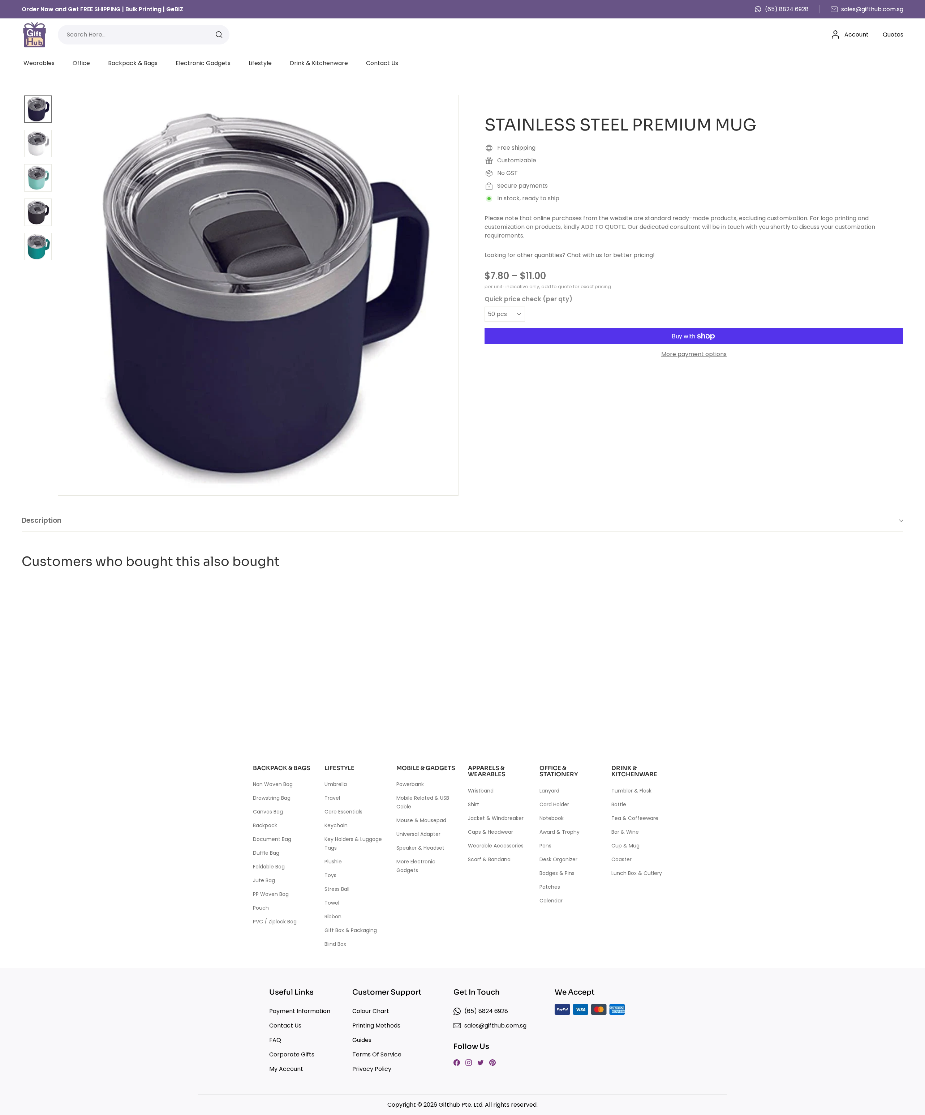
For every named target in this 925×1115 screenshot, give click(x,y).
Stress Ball (336, 889)
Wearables (39, 63)
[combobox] (143, 34)
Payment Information (299, 1011)
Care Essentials (343, 811)
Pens (545, 845)
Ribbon (332, 916)
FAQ (275, 1040)
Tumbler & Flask (631, 790)
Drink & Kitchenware (319, 63)
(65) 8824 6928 (787, 9)
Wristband (481, 790)
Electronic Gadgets (203, 63)
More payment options (694, 354)
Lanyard (549, 790)
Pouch (261, 907)
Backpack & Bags (133, 63)
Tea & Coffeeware (634, 818)
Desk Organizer (558, 859)
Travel (332, 798)
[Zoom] (258, 295)
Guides (361, 1040)
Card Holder (554, 804)
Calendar (551, 900)
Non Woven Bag (273, 784)
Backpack (265, 825)
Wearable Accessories (496, 845)
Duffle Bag (266, 852)
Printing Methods (376, 1025)
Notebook (551, 818)
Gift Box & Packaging (350, 930)
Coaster (621, 859)
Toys (330, 875)
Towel (331, 902)
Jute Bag (264, 880)
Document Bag (272, 839)
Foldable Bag (269, 866)
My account (286, 1069)
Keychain (336, 825)
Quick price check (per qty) (528, 298)
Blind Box (335, 944)
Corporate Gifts (291, 1054)
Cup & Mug (625, 845)
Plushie (333, 861)
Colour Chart (370, 1011)
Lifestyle (260, 63)
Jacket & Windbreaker (496, 818)
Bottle (618, 804)
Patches (549, 886)
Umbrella (335, 784)
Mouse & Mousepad (421, 820)
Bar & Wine (625, 832)
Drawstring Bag (272, 798)
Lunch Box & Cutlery (636, 873)
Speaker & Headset (420, 847)
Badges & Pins (557, 873)
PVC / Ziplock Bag (275, 921)
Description (41, 520)
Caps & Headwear (490, 832)
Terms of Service (376, 1054)
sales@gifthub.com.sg (872, 9)
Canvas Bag (268, 811)
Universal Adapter (418, 834)
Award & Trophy (559, 832)
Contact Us (382, 63)
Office (81, 63)
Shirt (473, 804)
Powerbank (410, 784)
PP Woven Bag (271, 894)
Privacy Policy (371, 1069)
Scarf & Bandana (489, 859)
